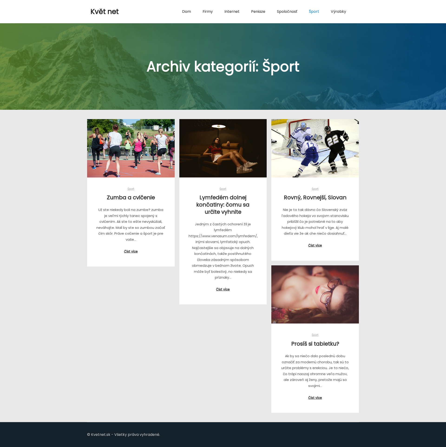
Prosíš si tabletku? (315, 343)
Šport (131, 189)
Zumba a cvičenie (131, 197)
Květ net (105, 12)
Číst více (131, 251)
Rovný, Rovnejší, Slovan (315, 197)
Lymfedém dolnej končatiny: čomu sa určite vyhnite (222, 204)
